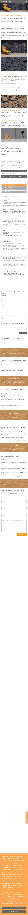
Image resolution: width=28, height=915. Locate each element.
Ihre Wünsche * (4, 321)
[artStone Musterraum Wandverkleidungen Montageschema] (14, 135)
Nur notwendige (14, 908)
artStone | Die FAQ (8, 191)
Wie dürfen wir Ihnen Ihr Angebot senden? (9, 315)
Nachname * (3, 300)
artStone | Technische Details (10, 189)
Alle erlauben (14, 911)
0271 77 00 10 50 (13, 338)
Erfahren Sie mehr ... (23, 373)
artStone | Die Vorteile (8, 187)
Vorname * (3, 295)
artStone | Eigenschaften (9, 185)
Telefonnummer (4, 310)
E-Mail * (2, 305)
